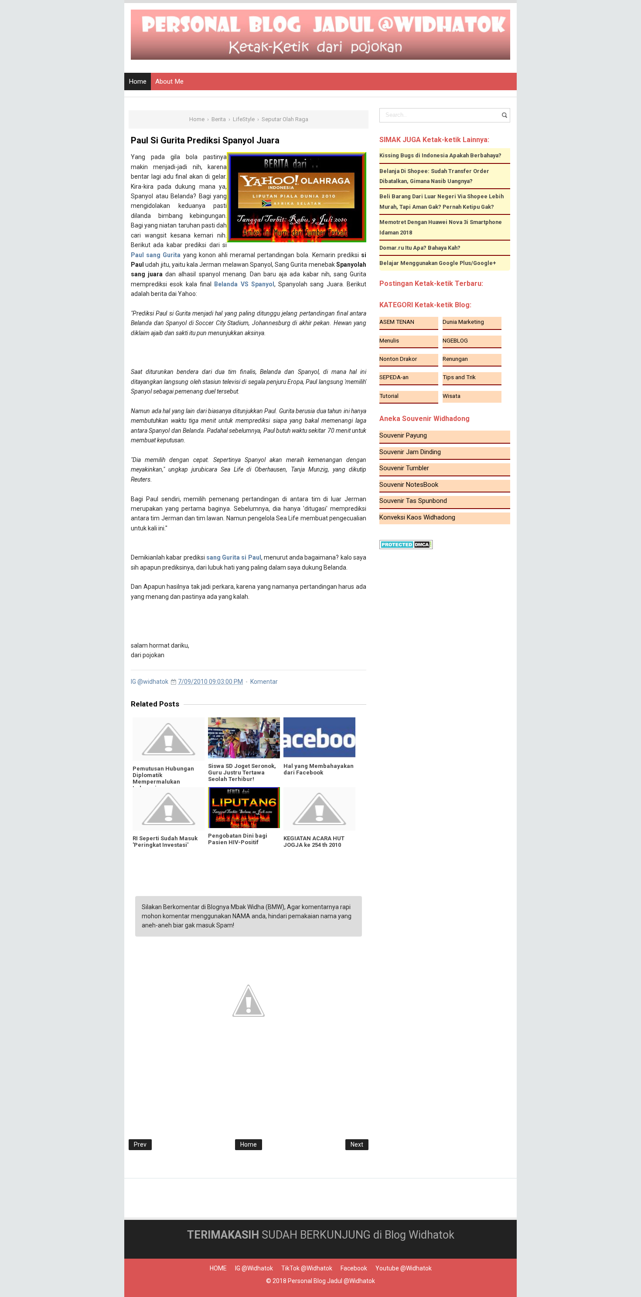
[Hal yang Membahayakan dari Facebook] (319, 737)
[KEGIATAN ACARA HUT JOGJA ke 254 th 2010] (319, 809)
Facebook (354, 1268)
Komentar (264, 681)
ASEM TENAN (396, 321)
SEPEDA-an (394, 376)
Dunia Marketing (463, 321)
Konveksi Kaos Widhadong (417, 517)
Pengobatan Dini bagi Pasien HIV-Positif (237, 838)
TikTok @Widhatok (306, 1268)
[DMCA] (406, 544)
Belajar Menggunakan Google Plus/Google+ (437, 263)
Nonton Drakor (398, 358)
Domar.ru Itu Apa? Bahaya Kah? (419, 247)
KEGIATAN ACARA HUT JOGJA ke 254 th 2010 (313, 841)
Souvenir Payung (403, 435)
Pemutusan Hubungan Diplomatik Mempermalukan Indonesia (163, 778)
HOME (218, 1268)
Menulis (389, 340)
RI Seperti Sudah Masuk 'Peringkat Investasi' (165, 841)
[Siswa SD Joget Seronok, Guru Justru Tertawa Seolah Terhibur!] (244, 737)
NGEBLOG (455, 340)
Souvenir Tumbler (404, 468)
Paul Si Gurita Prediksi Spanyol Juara (205, 140)
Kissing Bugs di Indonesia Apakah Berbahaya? (440, 155)
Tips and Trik (459, 376)
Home (138, 81)
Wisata (451, 395)
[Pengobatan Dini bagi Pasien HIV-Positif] (244, 807)
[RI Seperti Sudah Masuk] (169, 809)
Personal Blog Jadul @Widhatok (331, 1280)
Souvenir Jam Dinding (410, 452)
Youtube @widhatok (403, 1268)
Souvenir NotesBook (408, 485)
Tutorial (389, 395)
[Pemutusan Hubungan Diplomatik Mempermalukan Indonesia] (169, 739)
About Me (169, 81)
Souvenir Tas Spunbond (413, 501)
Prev (140, 1144)
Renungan (455, 358)
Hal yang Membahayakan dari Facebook (318, 769)
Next (357, 1144)
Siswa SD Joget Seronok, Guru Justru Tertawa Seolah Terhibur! (242, 772)
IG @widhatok (254, 1268)
